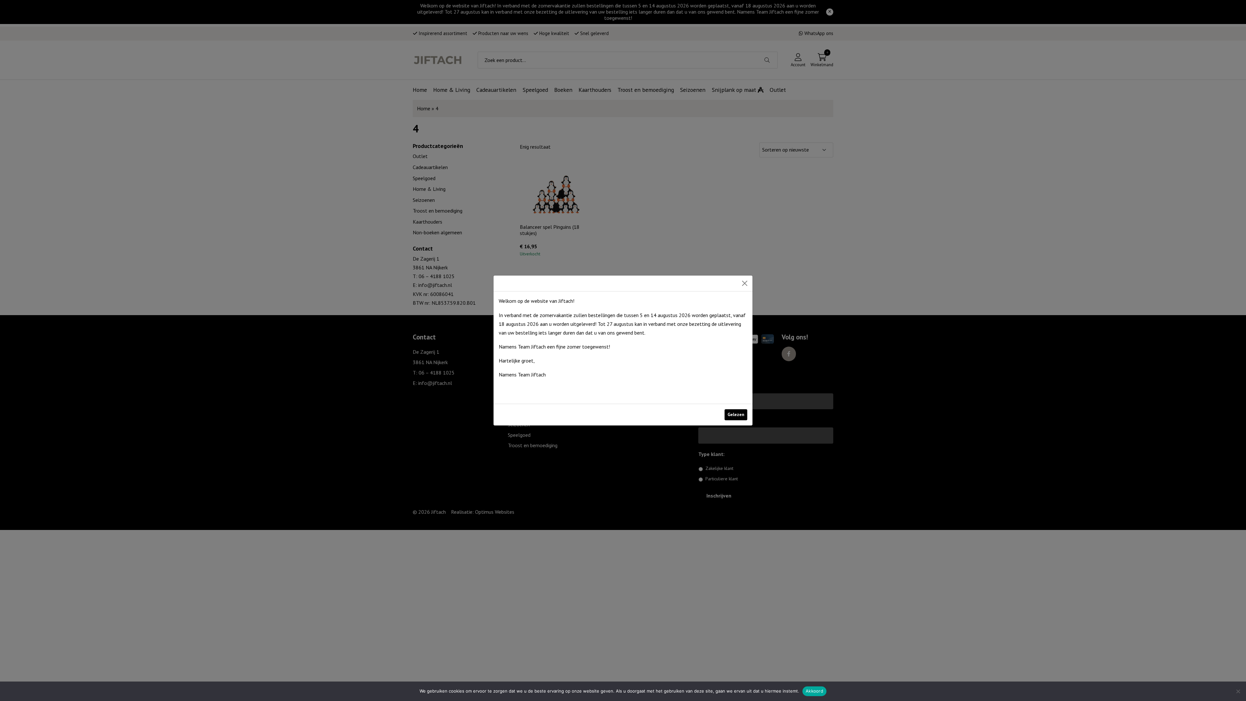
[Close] (744, 283)
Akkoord (814, 691)
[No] (1238, 691)
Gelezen (735, 414)
